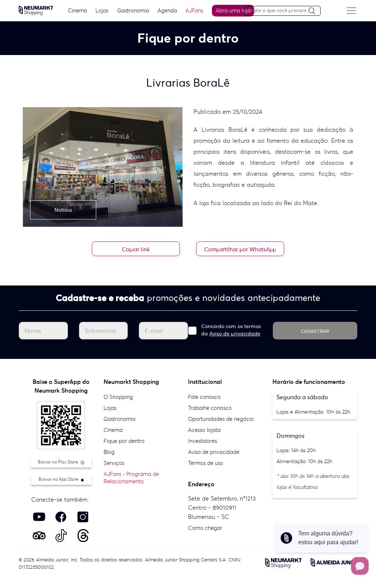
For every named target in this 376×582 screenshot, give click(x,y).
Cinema (77, 10)
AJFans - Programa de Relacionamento (131, 477)
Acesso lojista (204, 429)
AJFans (194, 10)
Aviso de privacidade (234, 333)
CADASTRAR (315, 331)
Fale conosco (204, 396)
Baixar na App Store (59, 479)
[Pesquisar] (314, 11)
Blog (109, 451)
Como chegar (205, 527)
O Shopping (118, 396)
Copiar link (136, 249)
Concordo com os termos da (231, 330)
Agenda (167, 10)
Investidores (202, 440)
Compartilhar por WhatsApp (240, 249)
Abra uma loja (233, 10)
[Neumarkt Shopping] (36, 10)
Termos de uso (205, 462)
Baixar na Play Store (58, 462)
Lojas (101, 10)
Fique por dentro (124, 440)
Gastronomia (133, 10)
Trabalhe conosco (210, 407)
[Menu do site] (351, 10)
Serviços (114, 462)
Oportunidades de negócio (221, 418)
